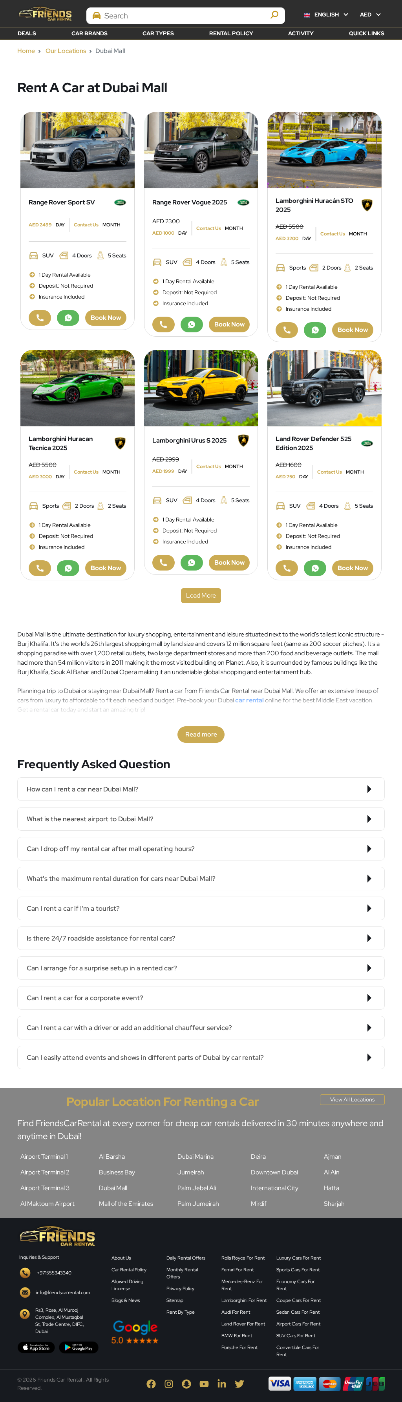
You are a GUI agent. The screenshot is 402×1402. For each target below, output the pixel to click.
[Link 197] (287, 568)
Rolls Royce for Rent (243, 1258)
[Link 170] (324, 149)
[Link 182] (68, 568)
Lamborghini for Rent (244, 1300)
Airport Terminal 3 (44, 1188)
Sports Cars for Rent (298, 1270)
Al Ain (332, 1172)
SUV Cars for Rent (295, 1336)
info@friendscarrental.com (63, 1292)
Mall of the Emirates (126, 1204)
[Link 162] (201, 149)
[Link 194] (324, 387)
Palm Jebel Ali (196, 1188)
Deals (27, 33)
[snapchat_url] (187, 1383)
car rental (249, 700)
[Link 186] (201, 387)
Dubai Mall (113, 1188)
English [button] (326, 14)
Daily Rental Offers (185, 1258)
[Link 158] (68, 318)
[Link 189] (163, 563)
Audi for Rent (235, 1312)
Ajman (333, 1156)
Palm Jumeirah (198, 1204)
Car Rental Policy (128, 1270)
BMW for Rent (236, 1336)
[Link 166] (192, 324)
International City (274, 1188)
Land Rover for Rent (243, 1324)
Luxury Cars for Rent (298, 1258)
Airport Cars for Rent (298, 1324)
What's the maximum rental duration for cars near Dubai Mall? (121, 878)
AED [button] (366, 14)
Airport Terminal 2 (44, 1172)
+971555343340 (54, 1273)
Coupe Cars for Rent (298, 1300)
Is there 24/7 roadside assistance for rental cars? (101, 938)
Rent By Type (180, 1312)
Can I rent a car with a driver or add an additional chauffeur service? (129, 1027)
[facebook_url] (152, 1383)
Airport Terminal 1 (44, 1156)
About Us (121, 1258)
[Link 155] (77, 149)
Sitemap (174, 1300)
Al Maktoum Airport (47, 1204)
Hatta (331, 1188)
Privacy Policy (180, 1288)
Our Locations (66, 51)
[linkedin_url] (222, 1383)
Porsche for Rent (239, 1347)
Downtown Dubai (274, 1172)
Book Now (106, 318)
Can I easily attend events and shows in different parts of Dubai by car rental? (145, 1057)
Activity (301, 33)
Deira (258, 1156)
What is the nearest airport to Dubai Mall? (90, 819)
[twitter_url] (239, 1383)
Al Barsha (112, 1156)
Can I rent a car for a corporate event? (85, 998)
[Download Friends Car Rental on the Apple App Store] (36, 1347)
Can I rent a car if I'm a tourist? (73, 908)
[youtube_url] (205, 1383)
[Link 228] (56, 1235)
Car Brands (89, 33)
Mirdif (259, 1204)
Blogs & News (125, 1300)
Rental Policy (231, 33)
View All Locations (352, 1099)
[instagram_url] (169, 1383)
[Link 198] (315, 568)
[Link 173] (287, 330)
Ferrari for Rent (237, 1270)
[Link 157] (40, 318)
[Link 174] (315, 330)
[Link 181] (40, 568)
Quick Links (366, 33)
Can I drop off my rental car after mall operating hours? (111, 848)
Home (26, 51)
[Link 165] (163, 324)
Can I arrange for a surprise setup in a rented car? (102, 968)
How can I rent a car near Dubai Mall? (83, 789)
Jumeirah (190, 1172)
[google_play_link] (78, 1347)
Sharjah (334, 1204)
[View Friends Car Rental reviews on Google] (162, 1332)
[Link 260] (358, 1285)
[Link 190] (192, 563)
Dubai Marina (195, 1156)
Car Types (158, 33)
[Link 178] (77, 387)
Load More (201, 595)
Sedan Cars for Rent (298, 1312)
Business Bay (117, 1172)
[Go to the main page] (44, 13)
